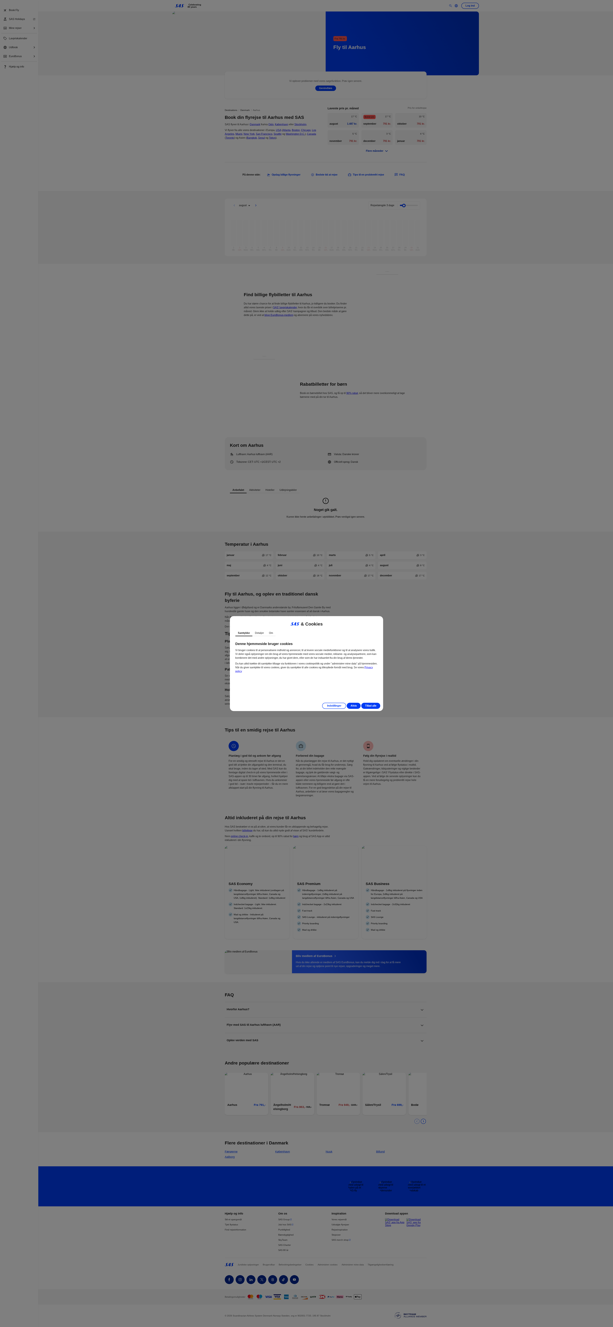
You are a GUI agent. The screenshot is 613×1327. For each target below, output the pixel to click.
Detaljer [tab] (259, 633)
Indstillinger (334, 705)
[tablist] (306, 633)
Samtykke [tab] (244, 633)
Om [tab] (271, 633)
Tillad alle (370, 705)
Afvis (354, 705)
